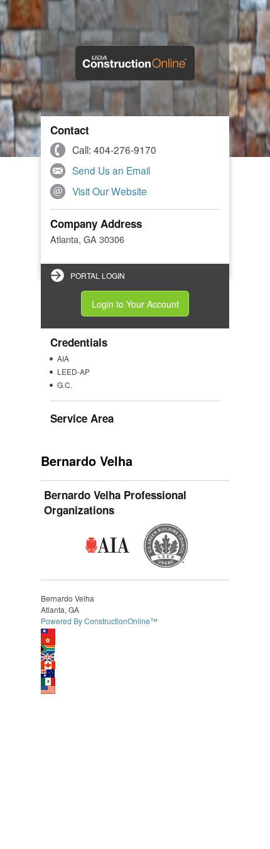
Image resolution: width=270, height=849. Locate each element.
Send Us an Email (111, 170)
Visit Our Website (109, 191)
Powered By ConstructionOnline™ (99, 620)
